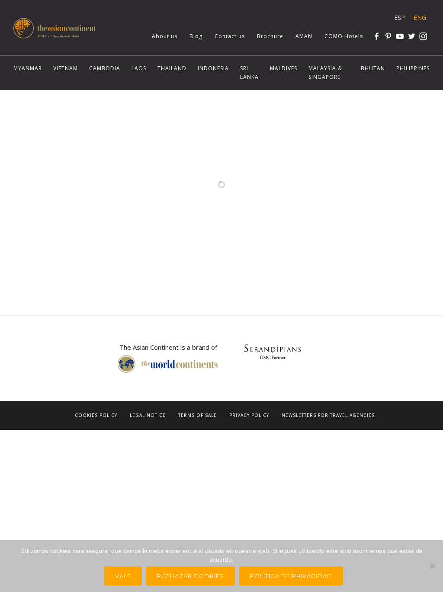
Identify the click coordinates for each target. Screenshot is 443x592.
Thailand (171, 68)
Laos (139, 68)
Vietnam (65, 68)
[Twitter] (411, 36)
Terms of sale (197, 415)
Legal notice (148, 415)
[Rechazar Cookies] (432, 566)
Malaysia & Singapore (325, 73)
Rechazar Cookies (190, 575)
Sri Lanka (249, 73)
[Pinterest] (388, 36)
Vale (123, 575)
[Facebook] (376, 36)
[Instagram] (423, 36)
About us (164, 36)
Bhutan (373, 68)
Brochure (270, 36)
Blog (195, 36)
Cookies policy (96, 415)
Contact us (230, 36)
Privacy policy (249, 415)
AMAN (303, 36)
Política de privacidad (291, 575)
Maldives (283, 68)
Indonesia (213, 68)
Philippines (413, 68)
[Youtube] (400, 36)
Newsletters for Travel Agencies (328, 415)
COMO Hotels (343, 36)
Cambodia (104, 68)
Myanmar (27, 68)
